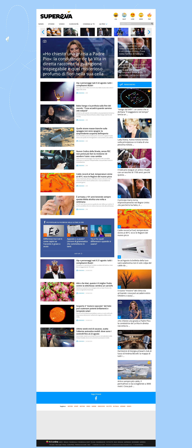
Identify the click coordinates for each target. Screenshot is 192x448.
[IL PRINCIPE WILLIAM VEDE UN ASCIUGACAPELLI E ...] (87, 32)
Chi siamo (52, 444)
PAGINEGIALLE (73, 442)
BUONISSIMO (135, 442)
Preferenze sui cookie (80, 444)
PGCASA (93, 442)
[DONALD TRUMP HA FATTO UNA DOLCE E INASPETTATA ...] (138, 32)
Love (132, 19)
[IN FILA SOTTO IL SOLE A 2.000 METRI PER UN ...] (54, 32)
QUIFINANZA (127, 442)
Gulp (124, 19)
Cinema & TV (89, 24)
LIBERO (61, 442)
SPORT (76, 406)
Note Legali (59, 444)
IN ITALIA (116, 406)
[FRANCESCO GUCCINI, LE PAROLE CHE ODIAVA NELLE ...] (71, 32)
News (41, 24)
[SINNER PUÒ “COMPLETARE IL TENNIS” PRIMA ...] (121, 32)
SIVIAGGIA (120, 442)
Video (61, 24)
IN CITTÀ (109, 406)
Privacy (64, 444)
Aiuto (88, 444)
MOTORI (82, 406)
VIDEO (88, 406)
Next (149, 32)
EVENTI (129, 406)
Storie (51, 24)
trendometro (129, 84)
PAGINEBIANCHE (100, 442)
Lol (116, 19)
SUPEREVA (143, 442)
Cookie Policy (70, 444)
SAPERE (94, 406)
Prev (43, 32)
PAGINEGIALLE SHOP (84, 442)
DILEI (115, 442)
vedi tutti (77, 253)
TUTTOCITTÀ (109, 442)
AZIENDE (122, 406)
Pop (149, 19)
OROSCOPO (101, 406)
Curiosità (73, 24)
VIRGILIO (66, 442)
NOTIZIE (70, 406)
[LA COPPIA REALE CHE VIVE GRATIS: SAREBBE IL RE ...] (104, 32)
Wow (141, 19)
